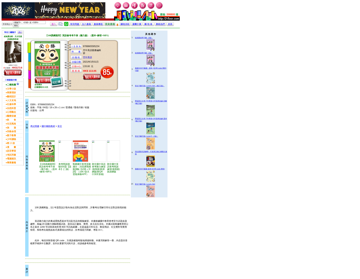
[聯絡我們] (160, 25)
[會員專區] (98, 25)
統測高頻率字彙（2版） (144, 38)
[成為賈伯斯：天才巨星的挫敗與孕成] (13, 52)
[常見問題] (151, 8)
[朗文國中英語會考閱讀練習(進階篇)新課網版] (113, 151)
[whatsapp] (66, 25)
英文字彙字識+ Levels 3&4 (145, 184)
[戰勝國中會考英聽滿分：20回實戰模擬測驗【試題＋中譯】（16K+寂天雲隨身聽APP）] (82, 151)
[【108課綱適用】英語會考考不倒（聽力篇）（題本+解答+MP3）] (48, 151)
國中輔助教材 (48, 126)
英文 (60, 126)
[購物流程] (124, 25)
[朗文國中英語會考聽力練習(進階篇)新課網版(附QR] (99, 151)
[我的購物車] (126, 8)
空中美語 (87, 57)
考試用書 (34, 126)
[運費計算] (136, 25)
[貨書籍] (110, 25)
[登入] (53, 25)
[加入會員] (134, 8)
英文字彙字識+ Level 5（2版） (146, 136)
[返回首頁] (170, 25)
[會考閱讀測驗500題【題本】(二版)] (65, 151)
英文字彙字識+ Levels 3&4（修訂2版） (150, 86)
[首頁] (159, 8)
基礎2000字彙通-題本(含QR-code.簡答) (150, 169)
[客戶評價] (61, 25)
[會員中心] (143, 8)
